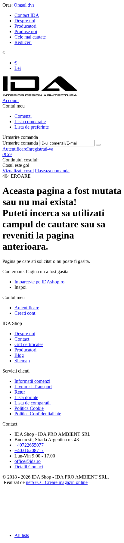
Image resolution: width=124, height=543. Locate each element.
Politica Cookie (29, 408)
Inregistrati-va (40, 148)
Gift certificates (28, 344)
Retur (19, 392)
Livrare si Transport (33, 386)
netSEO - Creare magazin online (57, 482)
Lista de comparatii (32, 402)
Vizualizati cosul (18, 170)
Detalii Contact (28, 466)
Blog (19, 355)
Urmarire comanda (20, 142)
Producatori (25, 26)
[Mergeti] (98, 144)
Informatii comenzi (32, 381)
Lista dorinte (26, 397)
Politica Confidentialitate (37, 413)
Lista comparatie (30, 121)
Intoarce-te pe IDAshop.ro (39, 281)
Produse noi (25, 31)
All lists (21, 535)
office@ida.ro (27, 461)
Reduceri (23, 42)
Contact (21, 339)
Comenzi (23, 116)
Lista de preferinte (31, 127)
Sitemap (22, 360)
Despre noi (24, 20)
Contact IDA (26, 15)
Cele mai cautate (30, 36)
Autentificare (14, 148)
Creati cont (24, 313)
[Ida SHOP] (40, 95)
